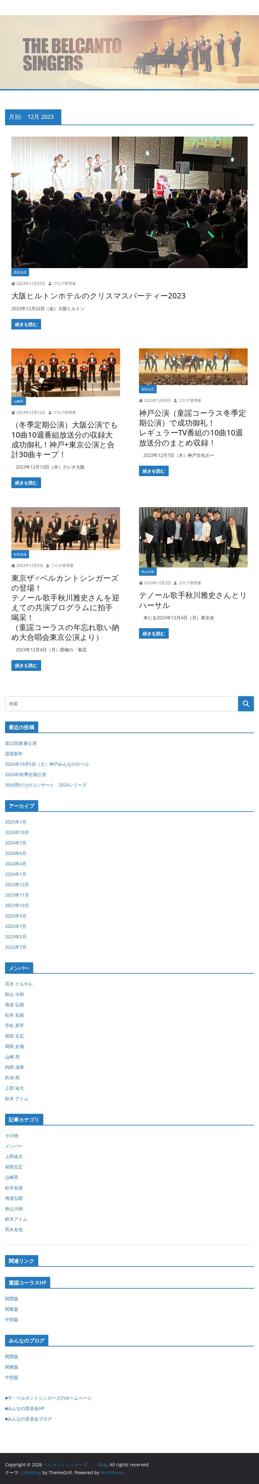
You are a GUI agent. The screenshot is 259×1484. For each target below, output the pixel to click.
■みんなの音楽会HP (24, 1408)
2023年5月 (16, 937)
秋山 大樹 (14, 994)
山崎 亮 (12, 1057)
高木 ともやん (19, 984)
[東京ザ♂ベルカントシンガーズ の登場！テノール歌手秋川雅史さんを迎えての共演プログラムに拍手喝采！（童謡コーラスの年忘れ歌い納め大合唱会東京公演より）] (65, 528)
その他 (11, 1135)
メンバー (14, 1146)
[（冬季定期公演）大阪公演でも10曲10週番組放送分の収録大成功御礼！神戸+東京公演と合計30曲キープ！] (65, 372)
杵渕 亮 (12, 1078)
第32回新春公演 (21, 743)
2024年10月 (17, 832)
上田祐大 (14, 1156)
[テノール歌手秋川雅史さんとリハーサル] (193, 537)
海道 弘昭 (14, 1005)
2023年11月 (17, 895)
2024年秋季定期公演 (25, 774)
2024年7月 (16, 843)
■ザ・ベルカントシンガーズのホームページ (48, 1398)
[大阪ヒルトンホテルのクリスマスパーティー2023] (129, 202)
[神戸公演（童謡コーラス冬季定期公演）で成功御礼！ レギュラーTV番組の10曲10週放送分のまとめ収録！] (193, 366)
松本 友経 (14, 1015)
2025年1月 (16, 822)
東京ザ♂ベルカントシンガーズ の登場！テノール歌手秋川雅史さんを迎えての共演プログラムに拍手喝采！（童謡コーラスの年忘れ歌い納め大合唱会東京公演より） (65, 607)
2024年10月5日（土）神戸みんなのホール (47, 764)
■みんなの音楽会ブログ (28, 1419)
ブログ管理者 (64, 283)
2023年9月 (16, 916)
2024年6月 (16, 853)
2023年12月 (17, 884)
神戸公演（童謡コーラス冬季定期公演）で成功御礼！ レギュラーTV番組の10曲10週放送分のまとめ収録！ (192, 428)
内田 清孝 (14, 1067)
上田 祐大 (14, 1088)
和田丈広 (148, 389)
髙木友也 (20, 272)
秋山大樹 (148, 571)
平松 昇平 (14, 1025)
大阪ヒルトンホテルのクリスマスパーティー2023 (98, 295)
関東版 (11, 1309)
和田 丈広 (14, 1036)
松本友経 (20, 554)
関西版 (11, 1299)
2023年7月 (16, 926)
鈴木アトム (16, 1219)
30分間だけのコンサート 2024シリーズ (46, 785)
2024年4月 (16, 864)
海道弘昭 (14, 1198)
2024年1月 (16, 874)
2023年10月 (17, 905)
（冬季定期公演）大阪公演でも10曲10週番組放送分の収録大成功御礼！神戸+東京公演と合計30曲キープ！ (64, 439)
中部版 (11, 1319)
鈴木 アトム (16, 1098)
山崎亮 (18, 401)
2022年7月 (16, 947)
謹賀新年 (14, 754)
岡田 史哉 (14, 1046)
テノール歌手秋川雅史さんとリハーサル (193, 600)
